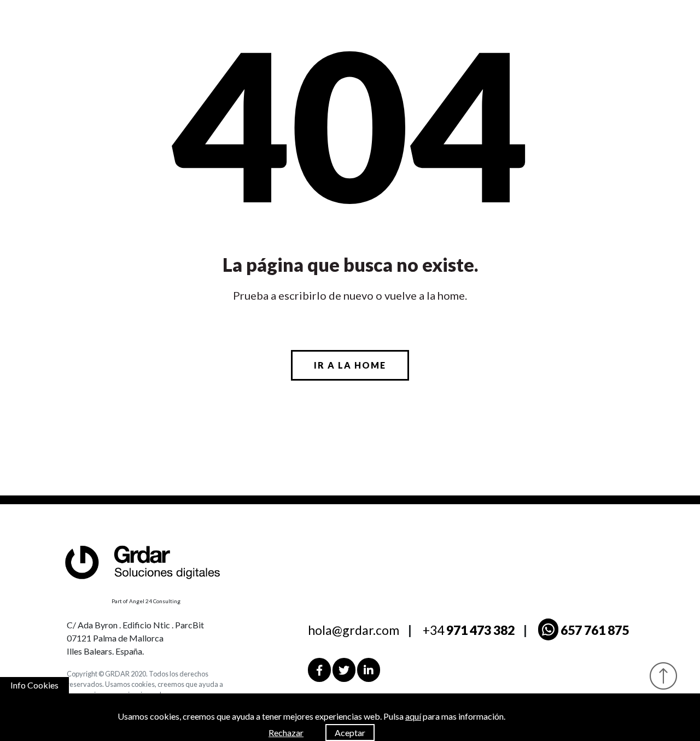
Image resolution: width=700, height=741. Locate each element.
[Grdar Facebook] (319, 670)
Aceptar (350, 732)
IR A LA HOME (350, 365)
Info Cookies (34, 685)
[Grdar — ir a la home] (152, 560)
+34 (469, 630)
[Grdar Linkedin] (368, 670)
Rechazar (286, 732)
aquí (413, 716)
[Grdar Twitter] (343, 670)
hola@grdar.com (353, 630)
